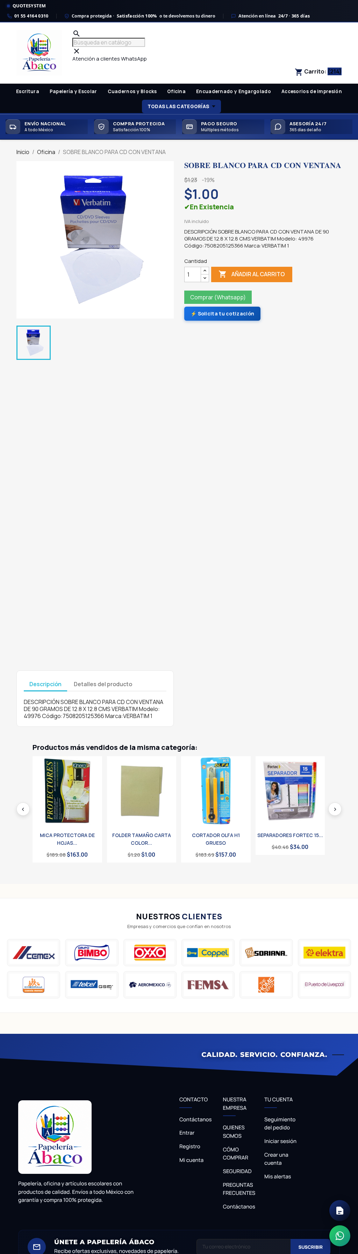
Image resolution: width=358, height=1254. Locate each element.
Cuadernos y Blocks (132, 91)
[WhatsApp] (339, 1235)
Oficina (176, 91)
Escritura (27, 91)
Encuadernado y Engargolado (233, 91)
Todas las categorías (178, 106)
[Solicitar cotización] (339, 1210)
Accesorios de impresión (311, 91)
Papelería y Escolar (73, 91)
